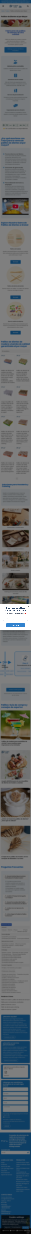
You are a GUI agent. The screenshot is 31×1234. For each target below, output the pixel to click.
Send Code (15, 625)
